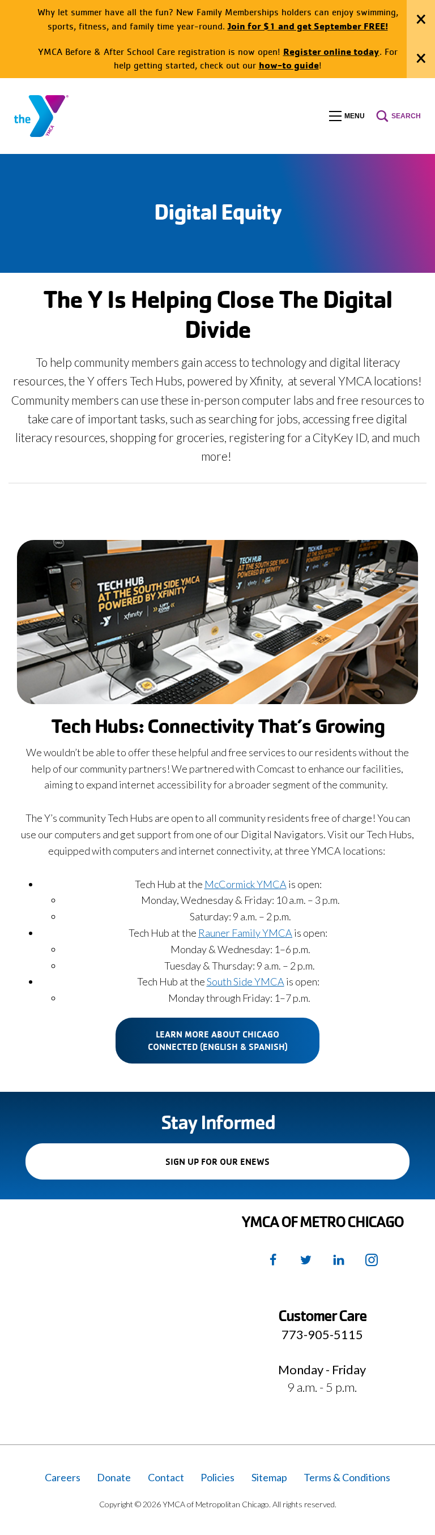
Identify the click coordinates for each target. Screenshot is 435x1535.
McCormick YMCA (245, 884)
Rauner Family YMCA (245, 933)
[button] (347, 116)
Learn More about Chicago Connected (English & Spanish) (218, 1040)
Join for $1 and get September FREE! (308, 26)
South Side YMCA (245, 981)
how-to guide (289, 65)
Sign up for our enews (237, 1167)
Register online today (331, 51)
